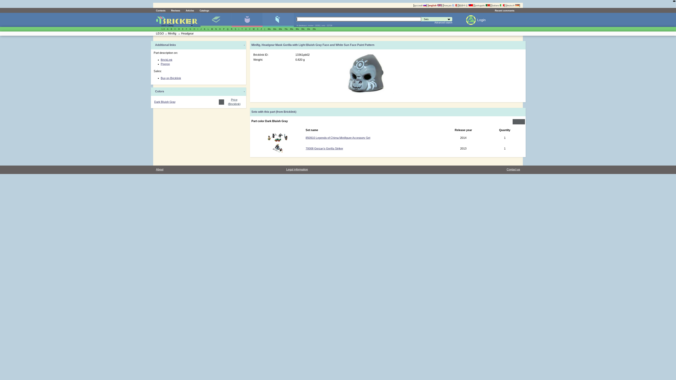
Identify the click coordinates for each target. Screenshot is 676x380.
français (448, 5)
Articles (190, 10)
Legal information (297, 169)
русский (418, 5)
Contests (160, 10)
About (159, 169)
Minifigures (247, 20)
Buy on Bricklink (171, 78)
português (480, 5)
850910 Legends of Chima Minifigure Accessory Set (338, 137)
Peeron (165, 64)
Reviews (175, 10)
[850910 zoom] (278, 140)
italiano (496, 5)
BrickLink (166, 59)
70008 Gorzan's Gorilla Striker (324, 148)
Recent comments (504, 10)
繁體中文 (464, 5)
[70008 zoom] (278, 151)
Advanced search (443, 22)
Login (481, 20)
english (432, 5)
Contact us (513, 169)
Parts (278, 20)
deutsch (510, 5)
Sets (216, 20)
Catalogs (204, 10)
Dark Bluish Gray (165, 101)
